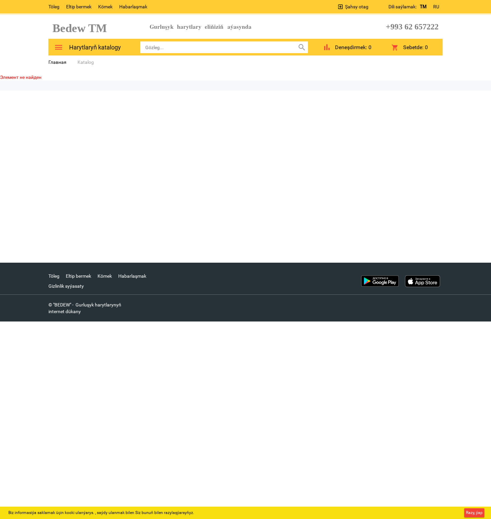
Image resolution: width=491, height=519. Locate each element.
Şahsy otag (356, 6)
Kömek (105, 6)
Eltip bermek (79, 6)
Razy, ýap (474, 512)
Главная (57, 62)
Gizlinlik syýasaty (66, 286)
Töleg (53, 6)
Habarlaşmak (133, 6)
